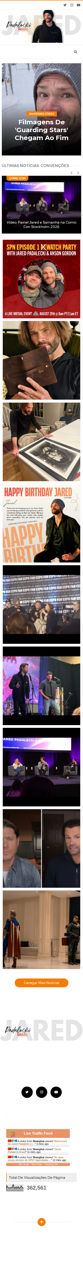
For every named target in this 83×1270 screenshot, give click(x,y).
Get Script (24, 1164)
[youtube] (78, 5)
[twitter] (65, 5)
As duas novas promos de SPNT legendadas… (36, 1158)
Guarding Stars (41, 113)
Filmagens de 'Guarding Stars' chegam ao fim (41, 130)
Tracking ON (51, 1164)
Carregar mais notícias (41, 983)
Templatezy (52, 1233)
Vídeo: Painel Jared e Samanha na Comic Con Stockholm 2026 (42, 224)
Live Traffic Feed (38, 1133)
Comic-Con (17, 178)
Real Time (37, 1164)
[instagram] (72, 5)
